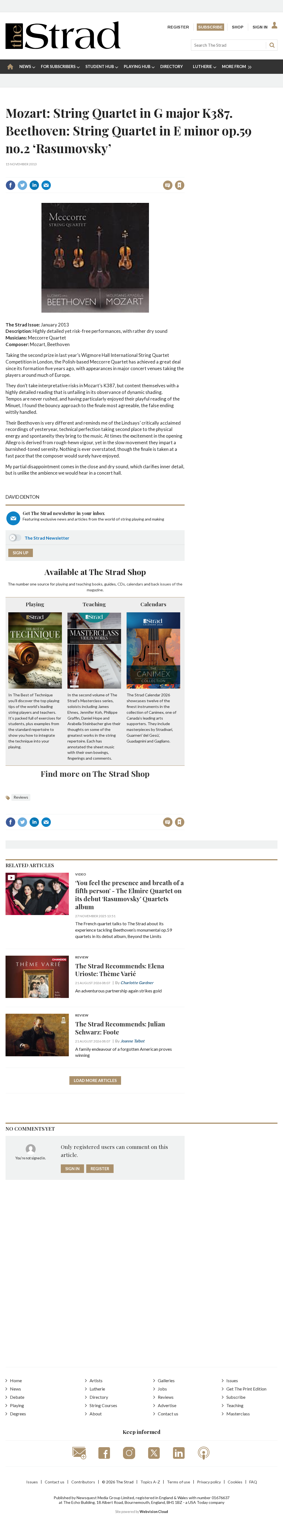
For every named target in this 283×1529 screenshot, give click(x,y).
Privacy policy (209, 1482)
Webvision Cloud (154, 1512)
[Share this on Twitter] (22, 185)
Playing (35, 604)
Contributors (83, 1482)
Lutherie (97, 1388)
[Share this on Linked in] (34, 185)
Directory (99, 1397)
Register (178, 27)
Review (81, 957)
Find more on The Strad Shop (95, 773)
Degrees (18, 1413)
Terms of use (178, 1482)
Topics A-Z (150, 1482)
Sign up (20, 552)
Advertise (167, 1405)
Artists (96, 1380)
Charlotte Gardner (136, 982)
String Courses (103, 1405)
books (97, 584)
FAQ (253, 1482)
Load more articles (95, 1080)
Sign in (110, 173)
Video (80, 874)
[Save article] (180, 185)
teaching (83, 584)
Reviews (21, 797)
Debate (17, 1397)
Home (16, 1380)
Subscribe (210, 27)
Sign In (260, 27)
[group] (234, 66)
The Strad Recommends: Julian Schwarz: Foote (120, 1028)
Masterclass (238, 1413)
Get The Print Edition (246, 1388)
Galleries (166, 1380)
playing (62, 584)
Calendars (153, 604)
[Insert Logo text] (63, 47)
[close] (184, 173)
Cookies (235, 1482)
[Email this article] (46, 185)
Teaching (94, 604)
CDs (121, 584)
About (96, 1413)
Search (272, 45)
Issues (232, 1380)
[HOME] (10, 66)
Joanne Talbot (132, 1041)
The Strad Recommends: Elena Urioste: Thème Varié (119, 969)
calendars (135, 584)
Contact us (168, 1413)
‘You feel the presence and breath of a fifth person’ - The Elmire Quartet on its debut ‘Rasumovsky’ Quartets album (129, 894)
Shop (237, 27)
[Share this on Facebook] (10, 185)
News (15, 1388)
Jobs (162, 1388)
